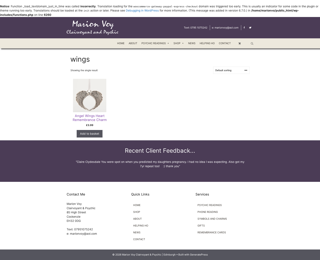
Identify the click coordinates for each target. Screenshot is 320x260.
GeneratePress (199, 254)
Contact (225, 43)
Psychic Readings (154, 43)
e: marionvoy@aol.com (225, 27)
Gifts (201, 225)
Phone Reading (208, 212)
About (133, 43)
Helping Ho (207, 43)
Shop (136, 212)
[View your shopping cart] (239, 43)
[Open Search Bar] (252, 43)
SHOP (177, 43)
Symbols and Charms (212, 218)
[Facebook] (244, 27)
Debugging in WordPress (142, 10)
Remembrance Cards (212, 232)
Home (120, 43)
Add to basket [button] (89, 133)
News (192, 43)
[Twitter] (250, 27)
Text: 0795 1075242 (195, 27)
